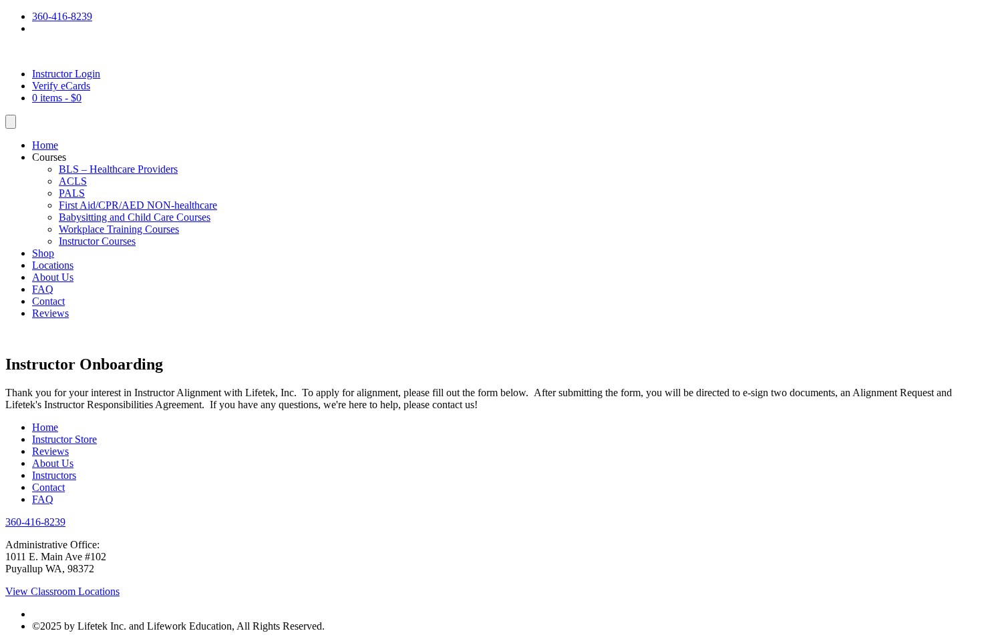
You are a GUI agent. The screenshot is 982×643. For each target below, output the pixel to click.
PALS (72, 193)
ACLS (73, 181)
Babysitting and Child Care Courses (134, 217)
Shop (43, 253)
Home (45, 145)
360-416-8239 (62, 16)
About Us (52, 277)
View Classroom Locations (62, 591)
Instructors (54, 475)
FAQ (42, 289)
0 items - (56, 97)
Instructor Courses (97, 241)
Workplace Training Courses (119, 229)
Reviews (50, 313)
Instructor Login (66, 73)
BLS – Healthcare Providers (118, 169)
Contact (48, 301)
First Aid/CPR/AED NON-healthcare (138, 205)
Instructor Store (64, 439)
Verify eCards (61, 85)
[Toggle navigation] (10, 122)
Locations (52, 265)
